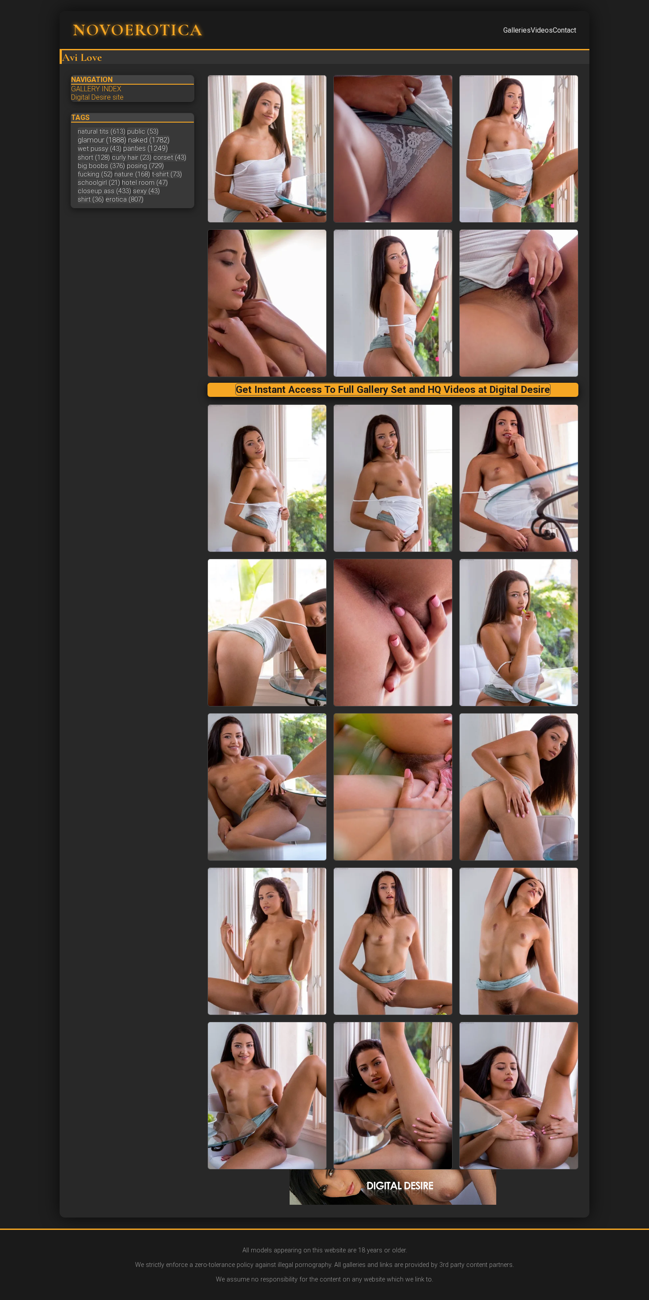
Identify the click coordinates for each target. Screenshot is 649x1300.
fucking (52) (95, 174)
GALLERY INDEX (96, 89)
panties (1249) (145, 148)
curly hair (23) (131, 157)
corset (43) (169, 157)
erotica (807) (124, 199)
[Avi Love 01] (393, 149)
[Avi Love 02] (518, 149)
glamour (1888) (102, 139)
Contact (564, 30)
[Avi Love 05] (518, 303)
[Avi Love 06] (267, 478)
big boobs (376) (101, 166)
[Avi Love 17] (518, 941)
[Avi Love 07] (393, 478)
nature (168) (132, 174)
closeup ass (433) (104, 191)
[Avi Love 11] (518, 632)
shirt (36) (91, 199)
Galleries (517, 30)
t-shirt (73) (167, 174)
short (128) (94, 157)
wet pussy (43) (99, 149)
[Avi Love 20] (518, 1095)
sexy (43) (146, 191)
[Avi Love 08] (518, 478)
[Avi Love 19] (393, 1095)
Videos (542, 30)
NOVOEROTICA (138, 30)
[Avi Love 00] (267, 149)
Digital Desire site (97, 97)
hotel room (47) (145, 183)
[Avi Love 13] (393, 787)
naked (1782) (149, 139)
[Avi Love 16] (393, 941)
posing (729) (145, 166)
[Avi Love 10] (393, 632)
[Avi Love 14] (518, 787)
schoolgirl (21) (99, 183)
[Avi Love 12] (267, 787)
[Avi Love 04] (393, 303)
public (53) (142, 131)
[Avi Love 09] (267, 632)
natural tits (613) (101, 131)
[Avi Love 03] (267, 303)
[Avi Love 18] (267, 1095)
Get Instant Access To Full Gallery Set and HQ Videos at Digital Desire (393, 389)
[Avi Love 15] (267, 941)
